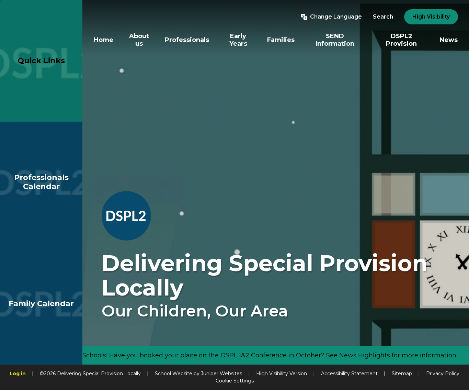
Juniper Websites (221, 373)
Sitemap (402, 373)
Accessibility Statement (349, 373)
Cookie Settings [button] (235, 381)
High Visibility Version (281, 373)
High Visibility (431, 16)
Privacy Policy (442, 373)
